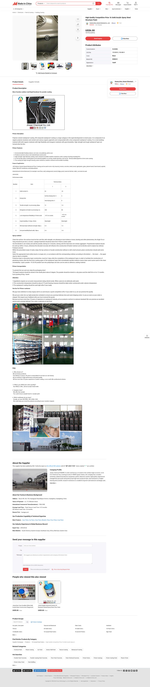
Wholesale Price (85, 675)
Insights (111, 675)
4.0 (117, 84)
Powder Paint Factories (20, 658)
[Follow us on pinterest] (134, 670)
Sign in (136, 4)
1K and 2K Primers (80, 632)
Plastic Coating (30, 649)
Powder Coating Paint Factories (38, 658)
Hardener (108, 625)
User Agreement (84, 681)
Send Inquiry (98, 38)
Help (106, 9)
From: (20, 546)
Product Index (104, 675)
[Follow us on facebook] (124, 670)
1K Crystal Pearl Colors (50, 632)
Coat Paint (60, 520)
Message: (19, 555)
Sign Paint (109, 632)
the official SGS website (54, 466)
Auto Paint (25, 520)
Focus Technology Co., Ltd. (63, 681)
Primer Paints (86, 658)
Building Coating (39, 12)
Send (25, 569)
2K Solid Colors (48, 628)
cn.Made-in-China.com (91, 677)
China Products (48, 675)
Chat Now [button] (126, 38)
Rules (136, 9)
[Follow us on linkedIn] (137, 670)
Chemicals (20, 12)
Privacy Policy (101, 681)
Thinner (14, 628)
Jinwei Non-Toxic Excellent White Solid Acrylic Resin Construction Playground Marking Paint (22, 607)
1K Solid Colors (79, 628)
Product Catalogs (37, 622)
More (14, 665)
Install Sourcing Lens (55, 670)
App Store (16, 670)
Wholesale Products (75, 675)
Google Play (27, 670)
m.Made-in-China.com (79, 677)
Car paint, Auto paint (18, 625)
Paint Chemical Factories (72, 658)
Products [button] (40, 3)
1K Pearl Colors (110, 628)
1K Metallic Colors (17, 632)
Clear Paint (38, 520)
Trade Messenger (39, 670)
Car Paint (31, 520)
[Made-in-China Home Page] (21, 3)
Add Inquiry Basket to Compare (47, 73)
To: (21, 550)
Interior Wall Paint (51, 649)
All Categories (18, 9)
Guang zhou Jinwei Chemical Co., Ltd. (100, 23)
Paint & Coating (29, 12)
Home (14, 12)
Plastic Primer (124, 658)
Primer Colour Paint (19, 662)
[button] (93, 3)
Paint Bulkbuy (32, 662)
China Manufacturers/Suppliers (61, 675)
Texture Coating (63, 649)
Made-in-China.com (67, 677)
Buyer (97, 9)
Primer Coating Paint (111, 658)
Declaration (93, 681)
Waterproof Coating (76, 649)
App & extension (116, 9)
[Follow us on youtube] (131, 670)
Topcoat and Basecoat (50, 625)
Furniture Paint (18, 649)
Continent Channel (95, 675)
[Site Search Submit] (98, 3)
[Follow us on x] (126, 670)
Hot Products (40, 675)
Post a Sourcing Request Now (61, 569)
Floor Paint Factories (56, 658)
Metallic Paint (46, 520)
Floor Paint (53, 520)
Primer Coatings (98, 658)
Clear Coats (78, 625)
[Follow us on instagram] (129, 670)
